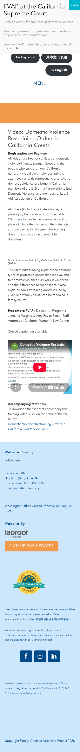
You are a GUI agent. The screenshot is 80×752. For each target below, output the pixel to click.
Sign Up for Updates (31, 546)
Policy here (12, 460)
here (19, 219)
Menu (40, 83)
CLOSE (74, 5)
